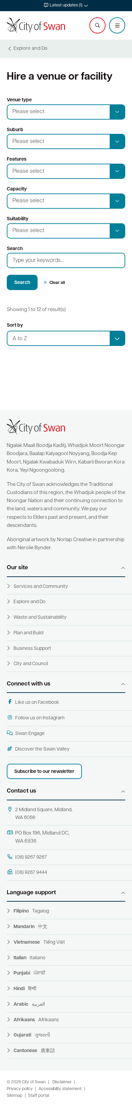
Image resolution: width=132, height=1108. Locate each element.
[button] (66, 5)
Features (16, 159)
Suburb (15, 129)
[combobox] (66, 338)
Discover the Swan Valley (42, 749)
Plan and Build (28, 633)
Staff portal (38, 1096)
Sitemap (14, 1096)
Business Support (32, 648)
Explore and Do (29, 601)
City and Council (31, 663)
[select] (117, 338)
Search (15, 248)
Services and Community (41, 586)
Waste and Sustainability (40, 617)
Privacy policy (20, 1089)
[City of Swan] (36, 25)
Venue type (19, 100)
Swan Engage (30, 733)
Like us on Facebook (37, 702)
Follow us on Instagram (40, 718)
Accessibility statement (60, 1089)
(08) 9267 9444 (31, 872)
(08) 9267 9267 (31, 857)
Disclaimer (62, 1082)
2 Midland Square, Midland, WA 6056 (43, 813)
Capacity (17, 189)
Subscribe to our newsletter (44, 771)
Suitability (17, 219)
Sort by (15, 325)
